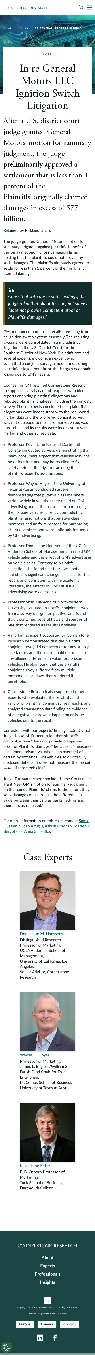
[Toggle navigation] (90, 7)
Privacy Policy (49, 1314)
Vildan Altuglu (31, 826)
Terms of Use (34, 1314)
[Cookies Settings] (6, 1347)
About (47, 1258)
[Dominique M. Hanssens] (47, 925)
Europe (24, 1324)
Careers (47, 1324)
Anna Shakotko (37, 832)
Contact (69, 1324)
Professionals (48, 1274)
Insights (47, 1282)
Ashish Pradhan (58, 826)
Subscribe (62, 1314)
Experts (47, 1266)
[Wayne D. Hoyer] (47, 1041)
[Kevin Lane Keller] (47, 1146)
